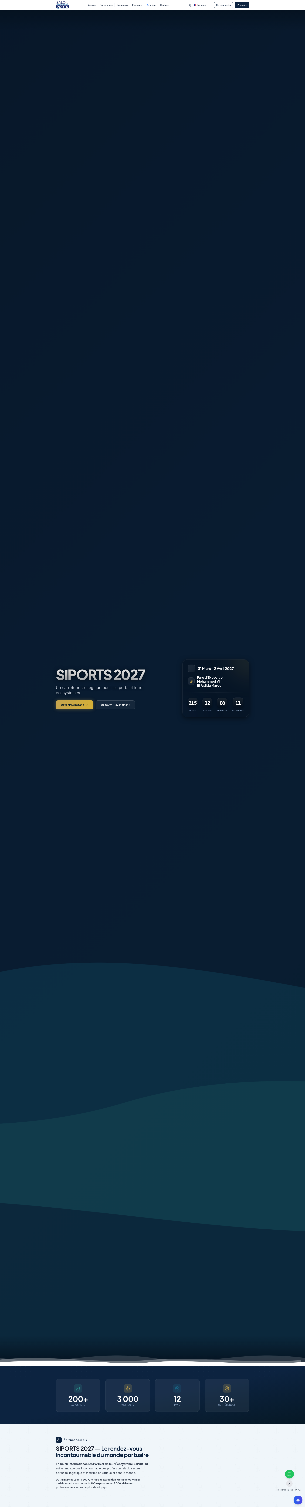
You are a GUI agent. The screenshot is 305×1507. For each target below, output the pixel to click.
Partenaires (106, 5)
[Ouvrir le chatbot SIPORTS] (298, 1500)
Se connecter (223, 5)
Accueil (92, 5)
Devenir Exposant (72, 704)
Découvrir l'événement (115, 704)
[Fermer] (289, 1483)
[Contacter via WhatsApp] (289, 1474)
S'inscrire (242, 5)
